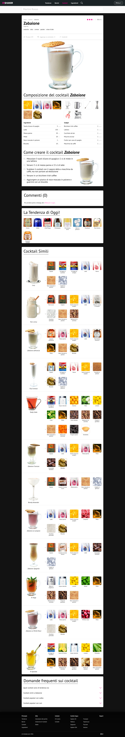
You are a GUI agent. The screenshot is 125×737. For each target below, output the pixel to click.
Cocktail (65, 3)
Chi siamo (57, 719)
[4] (94, 19)
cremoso (37, 29)
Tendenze (48, 3)
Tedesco (72, 722)
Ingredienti (74, 3)
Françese (85, 719)
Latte (25, 130)
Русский (85, 724)
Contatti (57, 722)
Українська (86, 722)
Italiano (85, 727)
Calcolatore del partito (41, 719)
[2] (90, 19)
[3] (92, 19)
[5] (96, 19)
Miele (25, 137)
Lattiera (66, 130)
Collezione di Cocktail (41, 722)
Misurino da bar (69, 137)
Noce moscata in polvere (32, 140)
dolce (31, 29)
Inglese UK (73, 719)
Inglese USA (73, 727)
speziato (42, 29)
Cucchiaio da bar (69, 133)
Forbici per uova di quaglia (72, 140)
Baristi (57, 3)
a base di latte (50, 29)
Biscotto (26, 144)
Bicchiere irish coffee (71, 126)
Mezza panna (28, 133)
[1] (88, 19)
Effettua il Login (118, 3)
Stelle (36, 724)
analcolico (26, 29)
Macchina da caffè (70, 144)
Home (25, 19)
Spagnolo (73, 724)
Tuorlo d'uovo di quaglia (31, 126)
